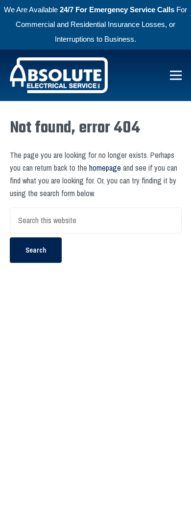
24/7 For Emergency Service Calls (117, 9)
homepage (105, 167)
